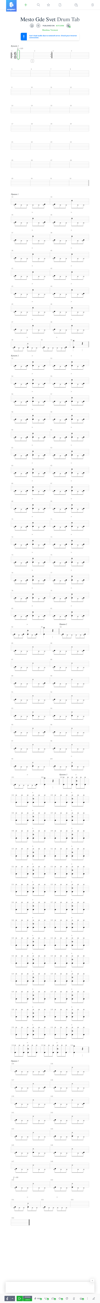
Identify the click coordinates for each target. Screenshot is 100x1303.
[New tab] (60, 5)
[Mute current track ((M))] (60, 1298)
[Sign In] (92, 5)
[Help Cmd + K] (76, 5)
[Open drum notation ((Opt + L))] (32, 26)
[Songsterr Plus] (26, 5)
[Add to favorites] (38, 26)
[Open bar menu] (32, 60)
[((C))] (67, 1298)
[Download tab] (81, 1298)
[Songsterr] (11, 6)
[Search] (38, 5)
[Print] (68, 26)
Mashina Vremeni (50, 30)
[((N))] (74, 1298)
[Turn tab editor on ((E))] (93, 1298)
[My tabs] (48, 5)
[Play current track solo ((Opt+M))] (53, 1298)
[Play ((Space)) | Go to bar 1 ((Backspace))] (20, 1298)
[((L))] (46, 1298)
